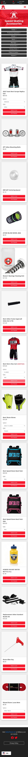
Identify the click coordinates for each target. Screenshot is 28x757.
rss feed (18, 755)
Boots (13, 39)
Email (4, 3)
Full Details (14, 113)
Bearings (13, 42)
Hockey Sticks (13, 49)
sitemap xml (12, 755)
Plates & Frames (13, 52)
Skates (14, 30)
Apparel (13, 55)
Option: (5, 99)
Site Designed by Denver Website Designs (14, 750)
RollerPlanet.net (11, 732)
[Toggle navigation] (25, 7)
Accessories (13, 46)
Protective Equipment (13, 33)
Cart (14, 3)
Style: (4, 104)
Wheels (13, 36)
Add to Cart (14, 110)
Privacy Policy (14, 743)
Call (4, 1)
